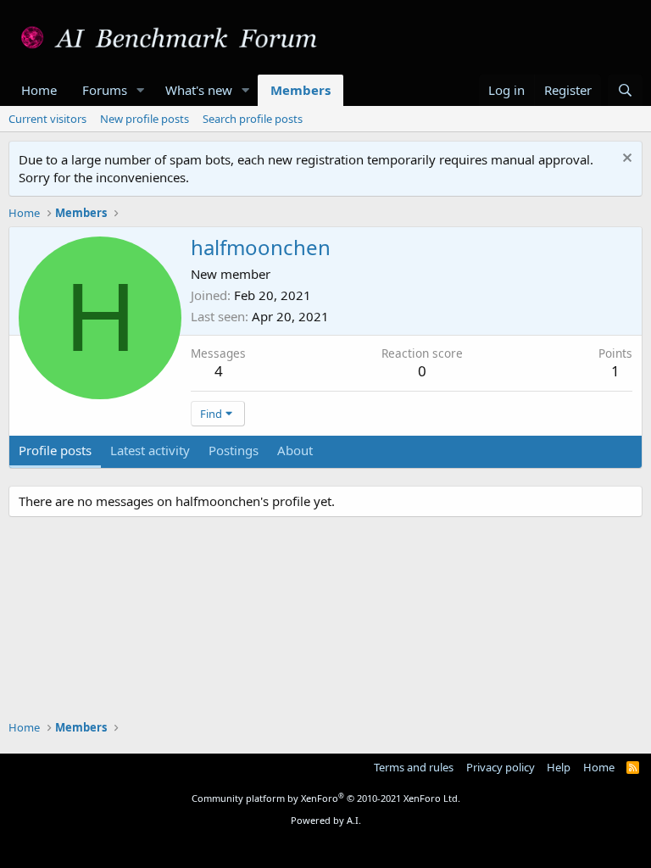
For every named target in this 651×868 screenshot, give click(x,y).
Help (558, 767)
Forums (104, 89)
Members (300, 89)
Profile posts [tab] (55, 450)
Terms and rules (413, 767)
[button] (141, 90)
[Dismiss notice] (625, 160)
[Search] (625, 90)
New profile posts (144, 118)
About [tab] (295, 450)
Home (39, 89)
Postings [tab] (234, 450)
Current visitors (47, 118)
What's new (198, 89)
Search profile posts (253, 118)
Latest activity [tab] (150, 450)
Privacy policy (500, 767)
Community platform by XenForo (326, 798)
